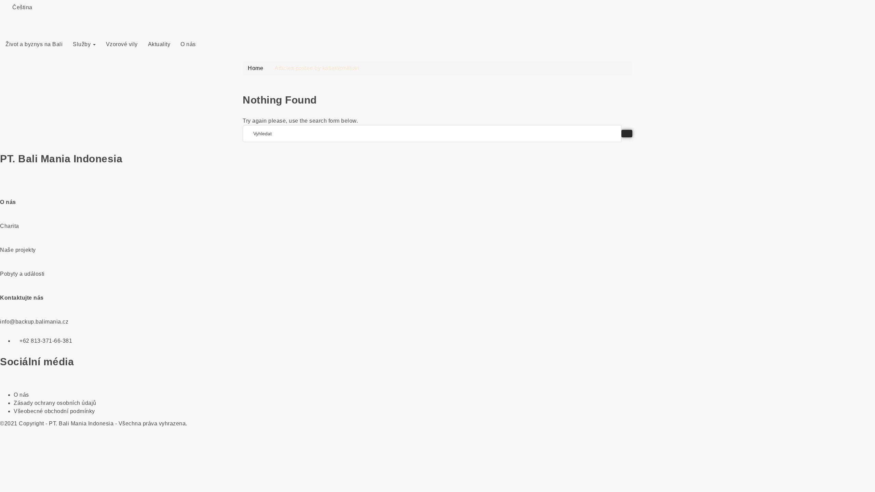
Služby (82, 44)
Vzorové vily (122, 44)
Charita (9, 226)
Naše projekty (18, 250)
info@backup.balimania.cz (34, 322)
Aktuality (159, 44)
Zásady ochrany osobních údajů (55, 403)
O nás (188, 44)
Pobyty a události (22, 274)
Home (255, 68)
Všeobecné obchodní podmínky (54, 411)
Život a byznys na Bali (34, 44)
